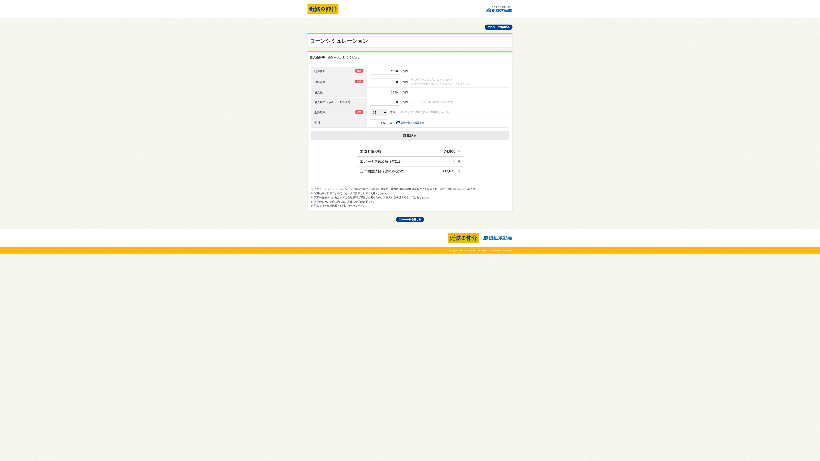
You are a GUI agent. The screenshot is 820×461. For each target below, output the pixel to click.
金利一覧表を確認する (412, 122)
